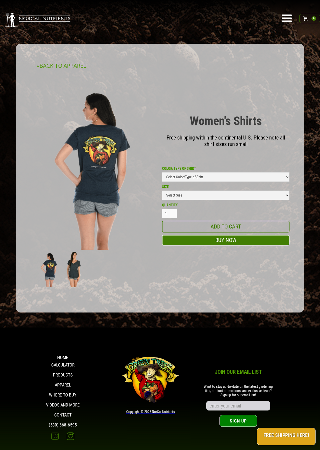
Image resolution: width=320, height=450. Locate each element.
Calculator (62, 365)
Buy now (225, 240)
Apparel (63, 385)
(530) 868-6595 (63, 425)
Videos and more (63, 405)
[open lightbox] (49, 268)
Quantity (170, 205)
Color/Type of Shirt (179, 168)
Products (63, 375)
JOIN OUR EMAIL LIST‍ (238, 372)
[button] (286, 18)
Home (62, 357)
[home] (38, 18)
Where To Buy (62, 395)
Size (165, 187)
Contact (63, 415)
